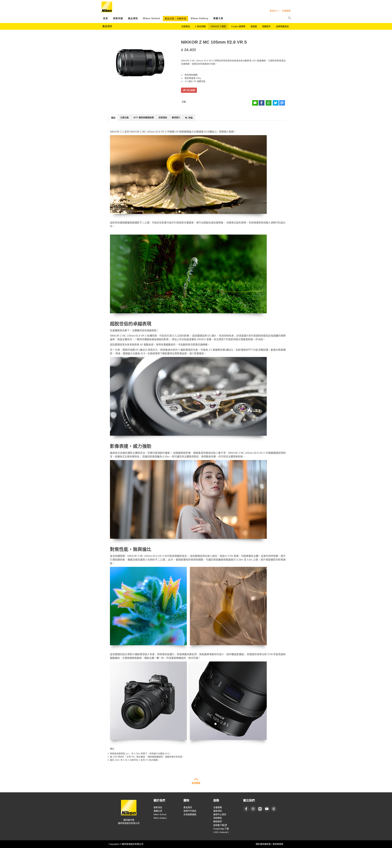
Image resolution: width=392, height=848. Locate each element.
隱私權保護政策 (263, 844)
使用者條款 (278, 844)
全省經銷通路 (189, 814)
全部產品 (185, 26)
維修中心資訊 (219, 814)
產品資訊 (133, 18)
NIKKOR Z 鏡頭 (218, 26)
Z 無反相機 (200, 26)
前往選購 (190, 90)
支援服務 (286, 11)
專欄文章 (218, 18)
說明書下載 (219, 825)
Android (223, 832)
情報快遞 (118, 18)
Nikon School (151, 18)
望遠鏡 (254, 26)
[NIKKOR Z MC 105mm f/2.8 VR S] (140, 62)
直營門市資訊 (189, 811)
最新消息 (158, 807)
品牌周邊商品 (282, 26)
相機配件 (266, 26)
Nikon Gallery (199, 18)
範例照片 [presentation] (176, 117)
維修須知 (217, 811)
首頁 (105, 18)
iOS (216, 832)
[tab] (113, 117)
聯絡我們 (217, 821)
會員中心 (274, 11)
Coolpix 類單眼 (238, 26)
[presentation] (113, 118)
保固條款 (217, 818)
